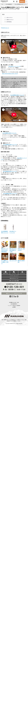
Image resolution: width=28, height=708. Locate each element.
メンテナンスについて (14, 275)
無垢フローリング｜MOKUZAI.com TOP (14, 293)
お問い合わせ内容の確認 (14, 280)
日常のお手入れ (9, 17)
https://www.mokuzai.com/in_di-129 (10, 73)
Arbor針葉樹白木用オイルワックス (17, 95)
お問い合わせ (22, 1)
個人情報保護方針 (14, 303)
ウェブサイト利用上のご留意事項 (14, 305)
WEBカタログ (5, 273)
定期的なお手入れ (9, 19)
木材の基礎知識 (9, 4)
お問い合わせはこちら (14, 278)
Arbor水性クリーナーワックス (14, 66)
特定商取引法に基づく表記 (14, 302)
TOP (2, 4)
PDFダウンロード (5, 27)
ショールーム (22, 273)
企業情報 (14, 307)
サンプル (14, 273)
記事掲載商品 (9, 21)
